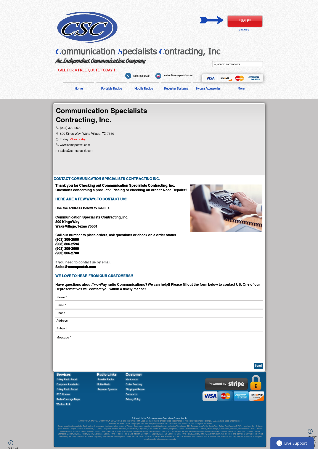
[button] (111, 88)
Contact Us (132, 394)
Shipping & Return (135, 389)
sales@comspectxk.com (178, 75)
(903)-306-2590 (141, 75)
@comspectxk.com (80, 267)
